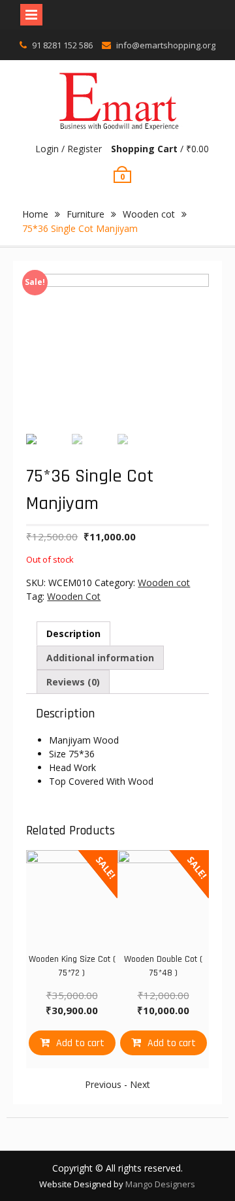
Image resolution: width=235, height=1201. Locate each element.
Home (35, 214)
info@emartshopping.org (165, 45)
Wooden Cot (74, 596)
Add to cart (80, 1043)
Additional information (100, 657)
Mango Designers (160, 1184)
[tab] (73, 633)
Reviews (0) (73, 682)
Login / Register (68, 148)
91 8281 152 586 (62, 45)
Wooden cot (149, 214)
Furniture (85, 214)
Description (73, 633)
